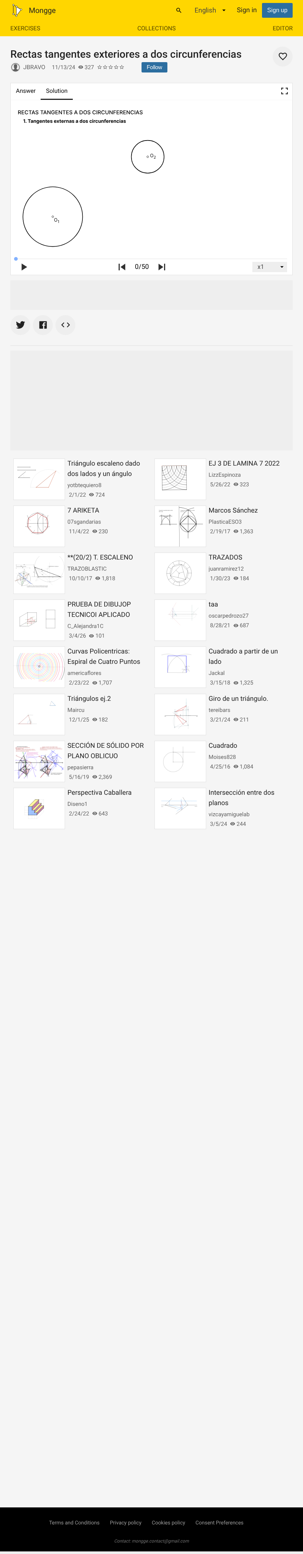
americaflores (85, 673)
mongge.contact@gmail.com (160, 1541)
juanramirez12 (226, 568)
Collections (156, 28)
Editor (283, 28)
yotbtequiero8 (85, 485)
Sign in (247, 10)
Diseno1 (78, 804)
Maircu (76, 710)
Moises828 (222, 757)
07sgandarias (84, 521)
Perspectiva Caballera (100, 793)
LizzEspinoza (225, 475)
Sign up (277, 10)
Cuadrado (223, 746)
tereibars (220, 710)
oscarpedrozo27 (229, 615)
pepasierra (80, 767)
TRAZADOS (225, 557)
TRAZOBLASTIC (87, 568)
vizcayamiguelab (229, 814)
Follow (154, 67)
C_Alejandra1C (85, 626)
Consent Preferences (219, 1523)
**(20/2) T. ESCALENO (100, 557)
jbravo (34, 67)
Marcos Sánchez (233, 510)
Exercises (25, 28)
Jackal (217, 673)
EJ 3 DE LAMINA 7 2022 (244, 463)
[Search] (179, 10)
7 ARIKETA (83, 510)
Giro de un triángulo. (238, 699)
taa (213, 604)
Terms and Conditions (74, 1523)
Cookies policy (168, 1523)
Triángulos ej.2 (89, 699)
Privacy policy (125, 1523)
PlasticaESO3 (225, 521)
